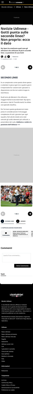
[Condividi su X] (8, 56)
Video (3, 361)
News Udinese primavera (9, 334)
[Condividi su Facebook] (5, 56)
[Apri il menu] (2, 2)
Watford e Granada (7, 356)
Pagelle (3, 339)
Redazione (4, 371)
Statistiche (4, 341)
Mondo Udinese (7, 7)
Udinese (18, 7)
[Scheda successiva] (30, 67)
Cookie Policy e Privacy (8, 385)
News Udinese (5, 332)
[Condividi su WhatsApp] (2, 56)
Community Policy (6, 382)
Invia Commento (22, 266)
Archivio (3, 380)
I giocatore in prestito (8, 349)
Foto (2, 359)
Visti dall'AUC (5, 354)
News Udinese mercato (8, 336)
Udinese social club (7, 344)
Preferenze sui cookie (8, 390)
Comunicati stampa (7, 351)
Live (2, 346)
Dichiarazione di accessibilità (10, 387)
